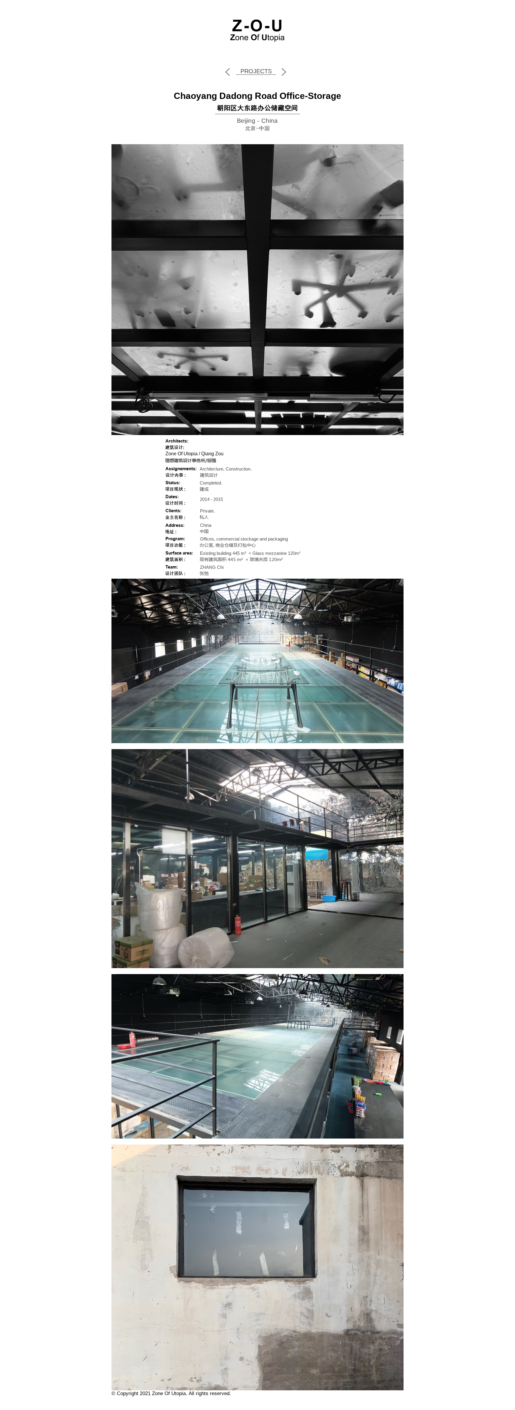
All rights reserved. (210, 1393)
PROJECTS (256, 71)
